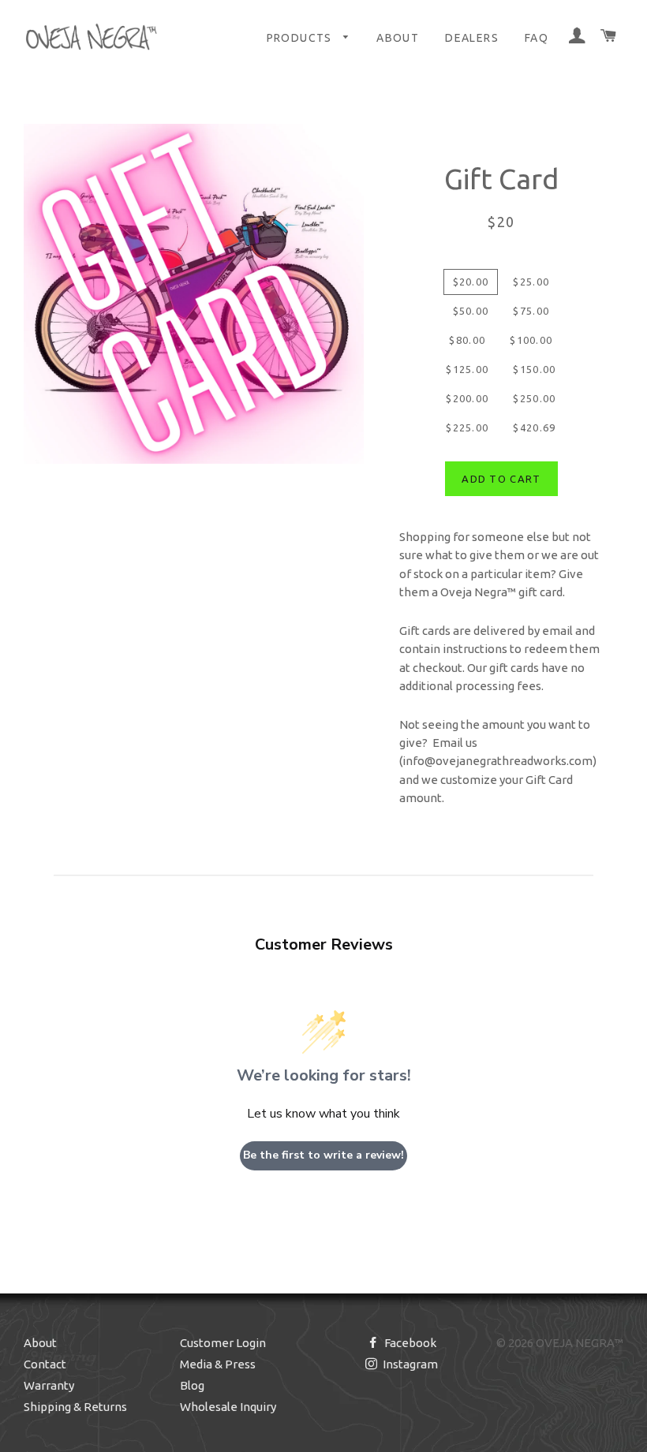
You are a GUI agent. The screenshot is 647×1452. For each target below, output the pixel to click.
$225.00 (467, 427)
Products (301, 38)
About (397, 38)
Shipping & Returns (75, 1406)
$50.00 (471, 310)
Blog (192, 1385)
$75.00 (531, 310)
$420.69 (534, 427)
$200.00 (467, 398)
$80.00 (467, 339)
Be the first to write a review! (323, 1155)
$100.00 (531, 339)
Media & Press (218, 1364)
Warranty (49, 1385)
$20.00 (471, 281)
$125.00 (467, 369)
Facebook (409, 1342)
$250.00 (534, 398)
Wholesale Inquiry (228, 1406)
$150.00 (534, 369)
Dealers (472, 38)
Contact (45, 1364)
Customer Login (223, 1342)
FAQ (536, 38)
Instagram (409, 1364)
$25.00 (531, 281)
